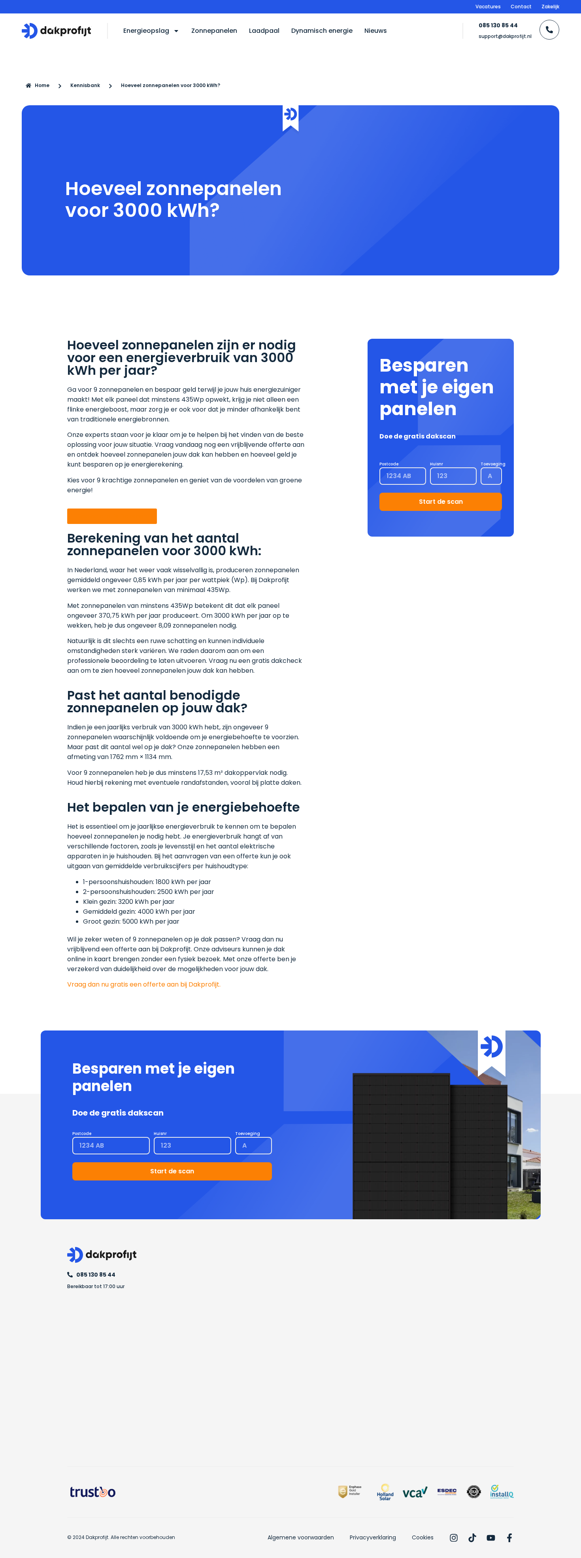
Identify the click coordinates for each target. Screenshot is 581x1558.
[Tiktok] (472, 1537)
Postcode (388, 464)
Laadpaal (264, 30)
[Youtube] (491, 1537)
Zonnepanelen (214, 30)
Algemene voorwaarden (301, 1537)
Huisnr (436, 464)
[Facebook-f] (509, 1537)
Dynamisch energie (322, 30)
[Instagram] (453, 1537)
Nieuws (375, 30)
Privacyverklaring (373, 1537)
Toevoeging (493, 464)
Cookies (423, 1537)
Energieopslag (146, 30)
